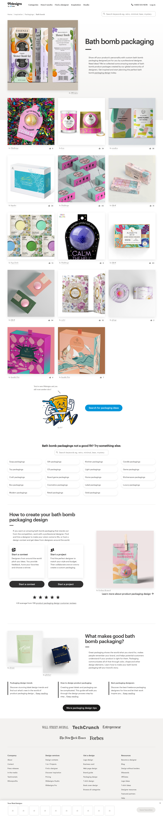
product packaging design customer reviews (56, 603)
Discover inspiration (53, 773)
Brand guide (88, 773)
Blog (123, 764)
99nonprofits (13, 781)
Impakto (13, 205)
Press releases (13, 768)
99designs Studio (52, 781)
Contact (11, 764)
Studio (86, 5)
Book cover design (90, 785)
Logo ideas (125, 781)
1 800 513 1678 (140, 5)
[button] (160, 803)
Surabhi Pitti (15, 377)
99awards (125, 773)
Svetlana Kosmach (104, 590)
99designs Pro (51, 785)
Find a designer (62, 5)
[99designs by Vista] (15, 4)
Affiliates (124, 777)
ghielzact (48, 675)
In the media (12, 773)
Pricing (48, 777)
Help (123, 798)
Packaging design (90, 777)
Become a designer (129, 760)
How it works (47, 5)
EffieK (114, 205)
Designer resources (128, 790)
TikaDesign (14, 148)
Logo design (88, 760)
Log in (152, 5)
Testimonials (12, 777)
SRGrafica (74, 93)
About (10, 760)
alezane (12, 668)
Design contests (51, 760)
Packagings (29, 14)
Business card (88, 764)
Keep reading (42, 693)
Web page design (90, 768)
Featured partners (128, 794)
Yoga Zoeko (14, 262)
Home (10, 14)
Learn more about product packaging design (126, 593)
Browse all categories (91, 790)
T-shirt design (88, 781)
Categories (33, 5)
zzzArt (63, 320)
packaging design (102, 73)
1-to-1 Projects (50, 764)
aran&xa (115, 148)
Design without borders (130, 768)
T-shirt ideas (126, 785)
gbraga (114, 320)
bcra (62, 148)
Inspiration (76, 5)
